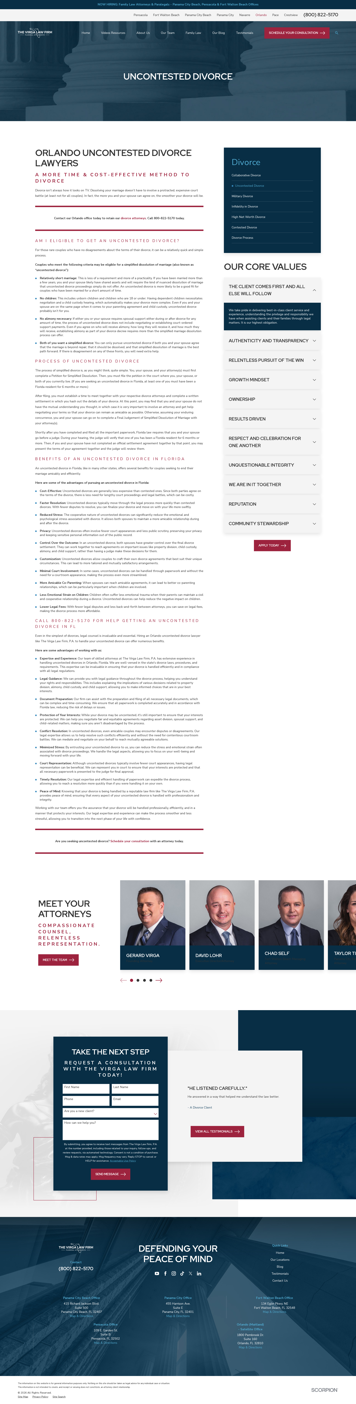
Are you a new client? (79, 1111)
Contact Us (280, 1281)
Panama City (225, 15)
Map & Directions (81, 1316)
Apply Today (269, 545)
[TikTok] (182, 1273)
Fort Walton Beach (166, 15)
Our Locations (280, 1260)
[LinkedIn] (199, 1273)
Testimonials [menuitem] (244, 33)
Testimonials (280, 1274)
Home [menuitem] (86, 33)
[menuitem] (272, 175)
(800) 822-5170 (320, 14)
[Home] (35, 33)
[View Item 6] (144, 980)
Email (117, 1099)
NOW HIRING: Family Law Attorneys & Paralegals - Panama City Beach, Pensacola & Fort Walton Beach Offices (178, 4)
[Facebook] (165, 1273)
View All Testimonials (214, 1131)
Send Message (107, 1174)
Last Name (120, 1087)
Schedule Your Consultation (293, 33)
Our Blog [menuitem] (218, 33)
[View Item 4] (138, 980)
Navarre (244, 15)
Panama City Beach (198, 15)
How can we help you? (80, 1123)
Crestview (291, 15)
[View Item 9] (150, 980)
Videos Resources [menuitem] (113, 33)
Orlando (261, 15)
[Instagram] (174, 1273)
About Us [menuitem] (143, 33)
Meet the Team (55, 960)
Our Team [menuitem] (168, 33)
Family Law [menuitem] (193, 33)
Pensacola (141, 15)
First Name (71, 1087)
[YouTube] (157, 1273)
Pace (275, 15)
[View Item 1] (131, 980)
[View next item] (158, 980)
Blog (280, 1267)
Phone (68, 1099)
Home (280, 1253)
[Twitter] (190, 1273)
